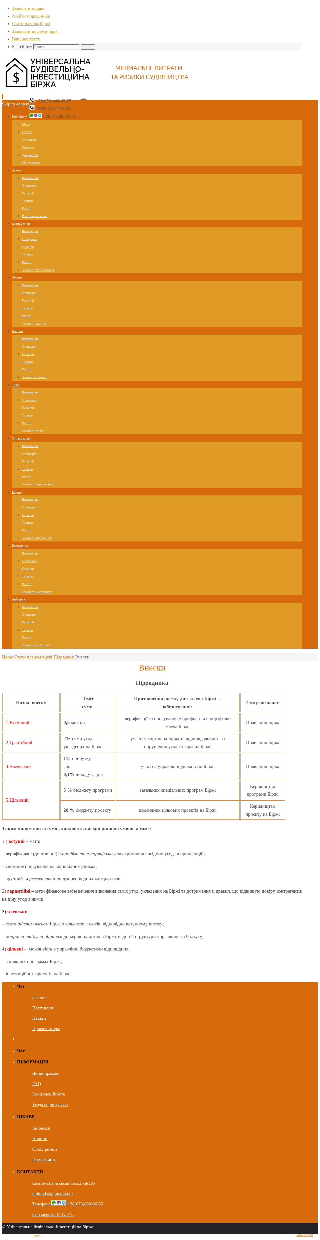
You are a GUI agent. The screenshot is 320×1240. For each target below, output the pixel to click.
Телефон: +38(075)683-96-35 (67, 1203)
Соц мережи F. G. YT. (53, 1214)
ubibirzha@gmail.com (52, 1193)
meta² (36, 1235)
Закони (39, 997)
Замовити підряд (28, 8)
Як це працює (45, 1073)
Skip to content (16, 103)
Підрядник (64, 656)
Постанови (42, 1007)
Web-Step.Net (304, 1235)
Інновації (41, 1128)
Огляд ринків (45, 1149)
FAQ (36, 1083)
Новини (40, 1138)
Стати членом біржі (31, 23)
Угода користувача (50, 1104)
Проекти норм (46, 1028)
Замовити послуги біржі (35, 31)
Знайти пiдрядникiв (31, 16)
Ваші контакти (26, 38)
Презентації (43, 1159)
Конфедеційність (48, 1093)
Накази (39, 1018)
